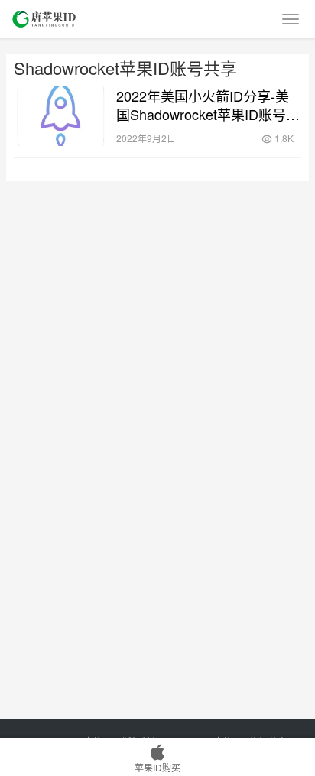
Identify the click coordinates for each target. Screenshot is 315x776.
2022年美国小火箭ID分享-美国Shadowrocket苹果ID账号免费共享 (208, 104)
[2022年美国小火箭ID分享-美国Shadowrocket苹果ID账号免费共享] (61, 116)
